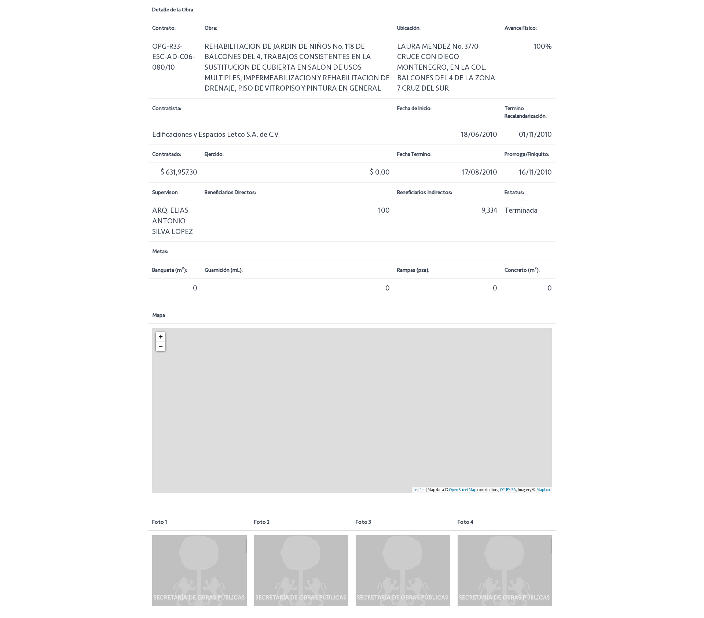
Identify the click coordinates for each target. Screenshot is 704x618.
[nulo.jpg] (301, 570)
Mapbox (543, 489)
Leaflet (419, 489)
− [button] (161, 346)
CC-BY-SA (508, 489)
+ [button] (161, 336)
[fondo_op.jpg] (199, 570)
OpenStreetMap (462, 489)
